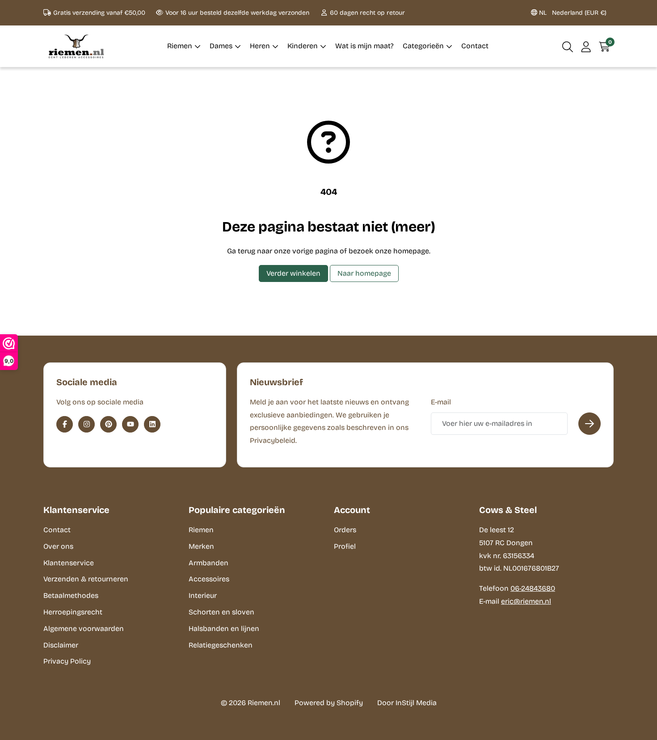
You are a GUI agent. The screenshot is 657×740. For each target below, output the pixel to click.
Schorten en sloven (221, 612)
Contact (57, 530)
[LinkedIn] (152, 424)
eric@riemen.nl (526, 601)
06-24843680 (532, 588)
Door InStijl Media (407, 702)
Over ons (58, 546)
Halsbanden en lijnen (224, 628)
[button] (568, 46)
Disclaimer (60, 645)
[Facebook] (64, 424)
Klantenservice (68, 563)
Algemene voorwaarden (83, 628)
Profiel (345, 546)
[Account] (586, 46)
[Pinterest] (108, 424)
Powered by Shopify (329, 702)
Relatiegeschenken (221, 645)
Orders (345, 530)
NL (571, 13)
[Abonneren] (589, 423)
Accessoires (209, 579)
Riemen (201, 530)
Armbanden (208, 563)
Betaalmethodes (70, 595)
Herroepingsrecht (72, 612)
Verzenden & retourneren (85, 579)
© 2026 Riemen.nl (250, 702)
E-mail (441, 402)
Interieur (203, 595)
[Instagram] (86, 424)
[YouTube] (130, 424)
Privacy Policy (67, 661)
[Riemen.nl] (76, 46)
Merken (201, 546)
